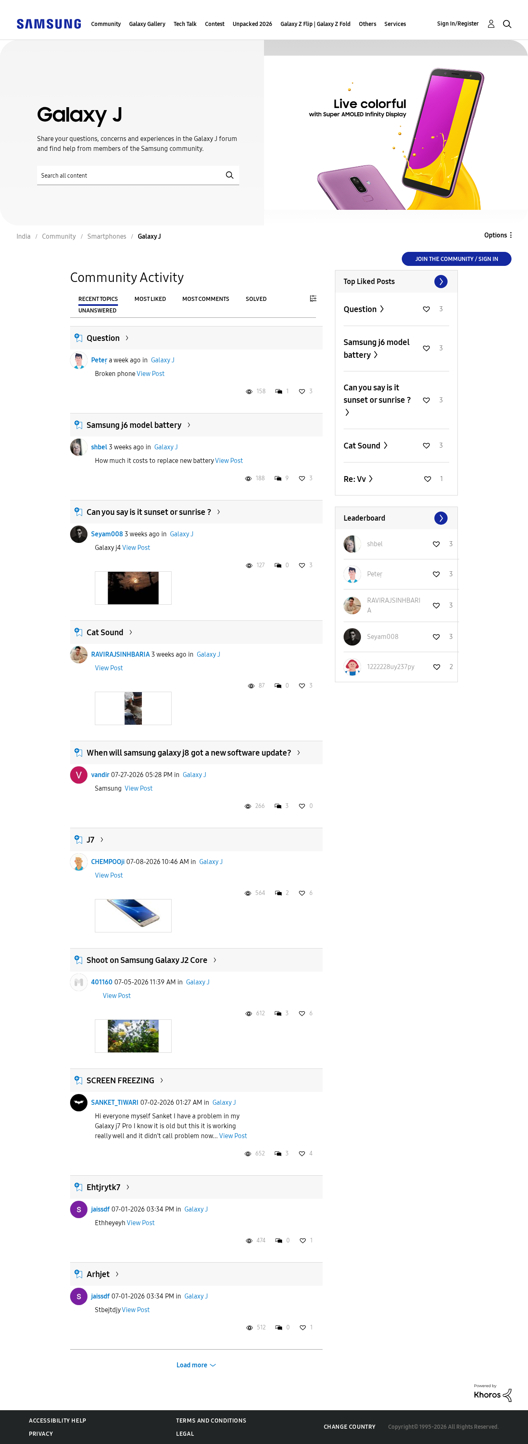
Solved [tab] (256, 299)
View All (396, 281)
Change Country (350, 1426)
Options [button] (495, 235)
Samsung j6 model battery (134, 425)
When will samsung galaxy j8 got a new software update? (189, 753)
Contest (214, 24)
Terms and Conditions (211, 1420)
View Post (151, 374)
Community (106, 24)
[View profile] (78, 360)
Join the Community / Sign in (456, 259)
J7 (90, 840)
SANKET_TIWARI (115, 1102)
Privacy (41, 1433)
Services (395, 24)
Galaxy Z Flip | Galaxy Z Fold (315, 24)
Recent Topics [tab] (98, 299)
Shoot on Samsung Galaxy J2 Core (147, 960)
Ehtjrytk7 (103, 1187)
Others (367, 24)
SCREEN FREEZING (120, 1080)
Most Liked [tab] (150, 299)
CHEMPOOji (108, 862)
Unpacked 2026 (252, 24)
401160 (102, 982)
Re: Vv (355, 479)
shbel (99, 447)
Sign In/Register (458, 23)
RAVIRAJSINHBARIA (120, 654)
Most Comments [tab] (205, 299)
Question (103, 338)
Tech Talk (185, 24)
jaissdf (100, 1209)
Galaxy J (162, 360)
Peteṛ (99, 360)
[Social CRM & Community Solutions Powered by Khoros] (493, 1392)
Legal (185, 1433)
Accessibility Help (57, 1420)
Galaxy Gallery (147, 24)
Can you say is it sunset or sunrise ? (149, 512)
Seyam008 (107, 534)
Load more (192, 1365)
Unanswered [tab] (97, 310)
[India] (48, 23)
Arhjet (98, 1274)
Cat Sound (105, 632)
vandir (100, 775)
